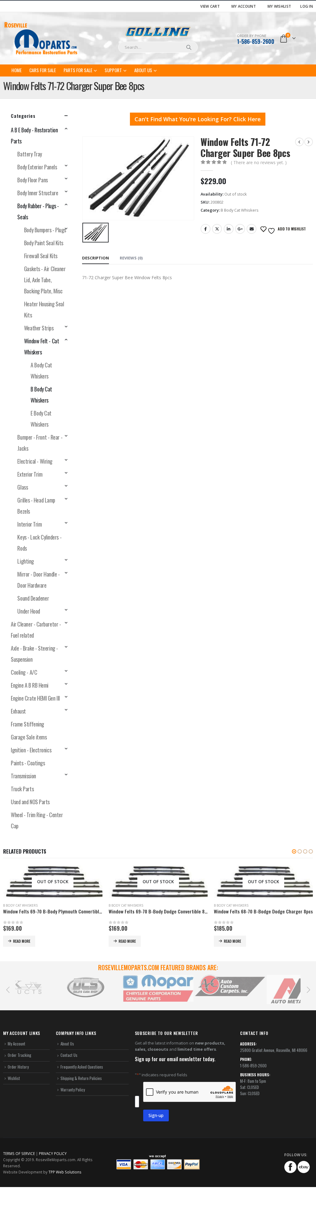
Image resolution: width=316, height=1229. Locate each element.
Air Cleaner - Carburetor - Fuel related (36, 629)
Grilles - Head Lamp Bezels (36, 505)
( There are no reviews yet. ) (259, 162)
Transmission (23, 776)
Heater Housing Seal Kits (44, 309)
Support (113, 70)
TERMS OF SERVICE (19, 1220)
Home (16, 70)
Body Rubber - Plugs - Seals (38, 211)
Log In (306, 6)
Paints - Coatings (28, 763)
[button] (294, 851)
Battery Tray (29, 154)
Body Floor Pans (32, 180)
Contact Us (68, 1122)
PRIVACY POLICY (53, 1220)
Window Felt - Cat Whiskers (41, 346)
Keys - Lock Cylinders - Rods (39, 542)
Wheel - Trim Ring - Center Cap (37, 820)
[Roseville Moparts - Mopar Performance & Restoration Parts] (41, 38)
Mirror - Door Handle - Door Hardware (38, 579)
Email (251, 229)
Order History (18, 1134)
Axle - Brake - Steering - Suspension (34, 653)
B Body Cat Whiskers (240, 210)
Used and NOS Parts (30, 802)
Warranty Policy (72, 1156)
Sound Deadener (33, 598)
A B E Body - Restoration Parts (34, 135)
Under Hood (28, 611)
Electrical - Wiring (34, 461)
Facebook (205, 229)
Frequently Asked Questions (81, 1134)
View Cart (210, 6)
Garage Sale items (29, 737)
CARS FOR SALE (42, 70)
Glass (22, 487)
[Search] (189, 47)
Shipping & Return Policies (81, 1145)
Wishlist (14, 1145)
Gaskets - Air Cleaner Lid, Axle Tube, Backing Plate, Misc (45, 280)
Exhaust (18, 711)
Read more (22, 941)
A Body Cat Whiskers (41, 370)
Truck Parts (22, 789)
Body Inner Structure (37, 193)
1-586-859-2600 (255, 41)
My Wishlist (279, 6)
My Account (243, 6)
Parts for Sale (78, 70)
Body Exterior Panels (37, 167)
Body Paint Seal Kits (43, 243)
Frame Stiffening (27, 724)
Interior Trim (29, 524)
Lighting (25, 561)
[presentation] (7, 1056)
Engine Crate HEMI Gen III (35, 698)
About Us (143, 70)
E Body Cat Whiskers (41, 418)
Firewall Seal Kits (40, 256)
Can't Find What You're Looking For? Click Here (198, 119)
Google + (240, 229)
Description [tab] (95, 258)
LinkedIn (229, 229)
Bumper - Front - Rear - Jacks (39, 442)
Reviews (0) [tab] (131, 258)
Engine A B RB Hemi (29, 685)
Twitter (217, 229)
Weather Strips (39, 328)
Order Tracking (19, 1122)
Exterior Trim (29, 474)
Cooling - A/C (24, 672)
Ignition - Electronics (31, 750)
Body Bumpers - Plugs (45, 230)
